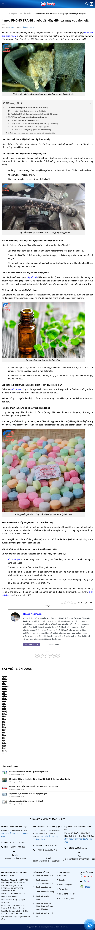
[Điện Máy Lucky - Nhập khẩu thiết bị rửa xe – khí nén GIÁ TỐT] (47, 4)
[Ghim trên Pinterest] (54, 656)
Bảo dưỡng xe (14, 559)
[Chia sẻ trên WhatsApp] (37, 656)
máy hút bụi (31, 277)
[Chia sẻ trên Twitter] (45, 656)
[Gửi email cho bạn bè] (50, 656)
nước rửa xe (15, 389)
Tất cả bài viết (31, 644)
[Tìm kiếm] (86, 4)
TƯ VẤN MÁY (25, 13)
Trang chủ (13, 13)
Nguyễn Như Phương (27, 27)
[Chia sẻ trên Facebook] (41, 656)
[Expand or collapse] (90, 103)
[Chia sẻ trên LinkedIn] (58, 656)
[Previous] (2, 716)
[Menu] (3, 4)
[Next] (8, 716)
